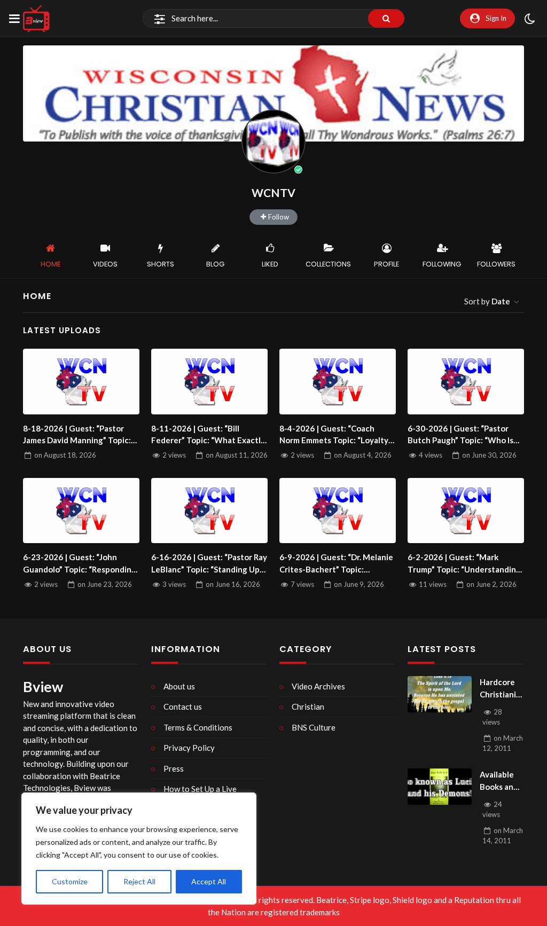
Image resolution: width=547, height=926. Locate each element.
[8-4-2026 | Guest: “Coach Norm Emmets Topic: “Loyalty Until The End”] (337, 381)
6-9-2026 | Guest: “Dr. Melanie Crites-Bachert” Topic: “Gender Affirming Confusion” (336, 563)
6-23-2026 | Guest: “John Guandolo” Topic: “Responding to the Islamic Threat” (79, 563)
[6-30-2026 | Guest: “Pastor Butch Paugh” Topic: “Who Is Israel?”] (466, 381)
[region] (138, 848)
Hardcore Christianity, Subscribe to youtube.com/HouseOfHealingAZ (501, 688)
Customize (70, 881)
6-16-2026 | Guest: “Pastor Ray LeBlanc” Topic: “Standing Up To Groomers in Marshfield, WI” (209, 563)
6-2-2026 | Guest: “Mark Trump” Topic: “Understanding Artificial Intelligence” (464, 563)
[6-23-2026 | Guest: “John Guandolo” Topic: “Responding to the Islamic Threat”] (81, 510)
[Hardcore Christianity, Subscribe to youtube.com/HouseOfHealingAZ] (440, 694)
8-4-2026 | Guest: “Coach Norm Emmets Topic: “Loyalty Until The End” (333, 434)
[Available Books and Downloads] (440, 786)
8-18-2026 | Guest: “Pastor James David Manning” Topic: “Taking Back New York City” (77, 434)
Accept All (208, 881)
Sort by (487, 301)
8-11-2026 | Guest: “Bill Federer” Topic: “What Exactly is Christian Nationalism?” (208, 434)
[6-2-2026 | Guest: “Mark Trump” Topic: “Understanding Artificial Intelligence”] (466, 510)
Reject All (139, 881)
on (65, 455)
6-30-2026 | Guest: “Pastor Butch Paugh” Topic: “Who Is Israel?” (460, 434)
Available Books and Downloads (500, 781)
